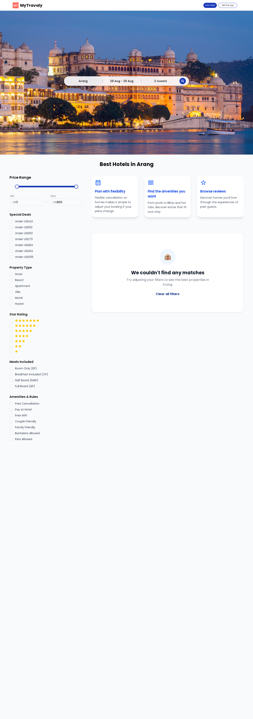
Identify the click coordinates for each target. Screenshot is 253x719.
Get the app (228, 5)
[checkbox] (11, 221)
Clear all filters (167, 294)
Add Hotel (210, 5)
